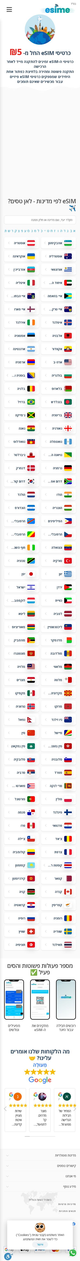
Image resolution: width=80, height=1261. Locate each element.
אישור (40, 1244)
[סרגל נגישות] (9, 1256)
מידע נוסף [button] (69, 1186)
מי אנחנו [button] (70, 1176)
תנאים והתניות (67, 1211)
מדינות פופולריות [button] (65, 1155)
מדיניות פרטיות (67, 1204)
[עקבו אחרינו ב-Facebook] (73, 1224)
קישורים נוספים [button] (66, 1166)
